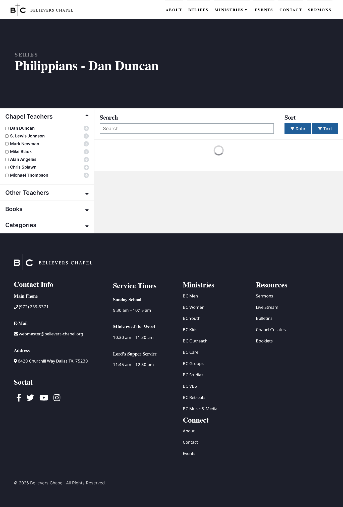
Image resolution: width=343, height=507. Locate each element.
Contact (190, 442)
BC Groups (193, 363)
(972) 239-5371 (33, 307)
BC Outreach (195, 341)
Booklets (264, 341)
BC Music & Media (200, 409)
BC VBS (190, 386)
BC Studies (193, 375)
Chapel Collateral (272, 329)
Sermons (264, 296)
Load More (116, 160)
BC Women (193, 307)
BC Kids (190, 329)
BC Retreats (194, 397)
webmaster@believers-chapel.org (51, 334)
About (189, 431)
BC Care (190, 352)
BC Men (190, 296)
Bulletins (264, 318)
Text (325, 128)
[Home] (42, 9)
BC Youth (191, 318)
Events (189, 453)
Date (297, 128)
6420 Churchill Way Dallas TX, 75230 (52, 361)
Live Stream (267, 307)
